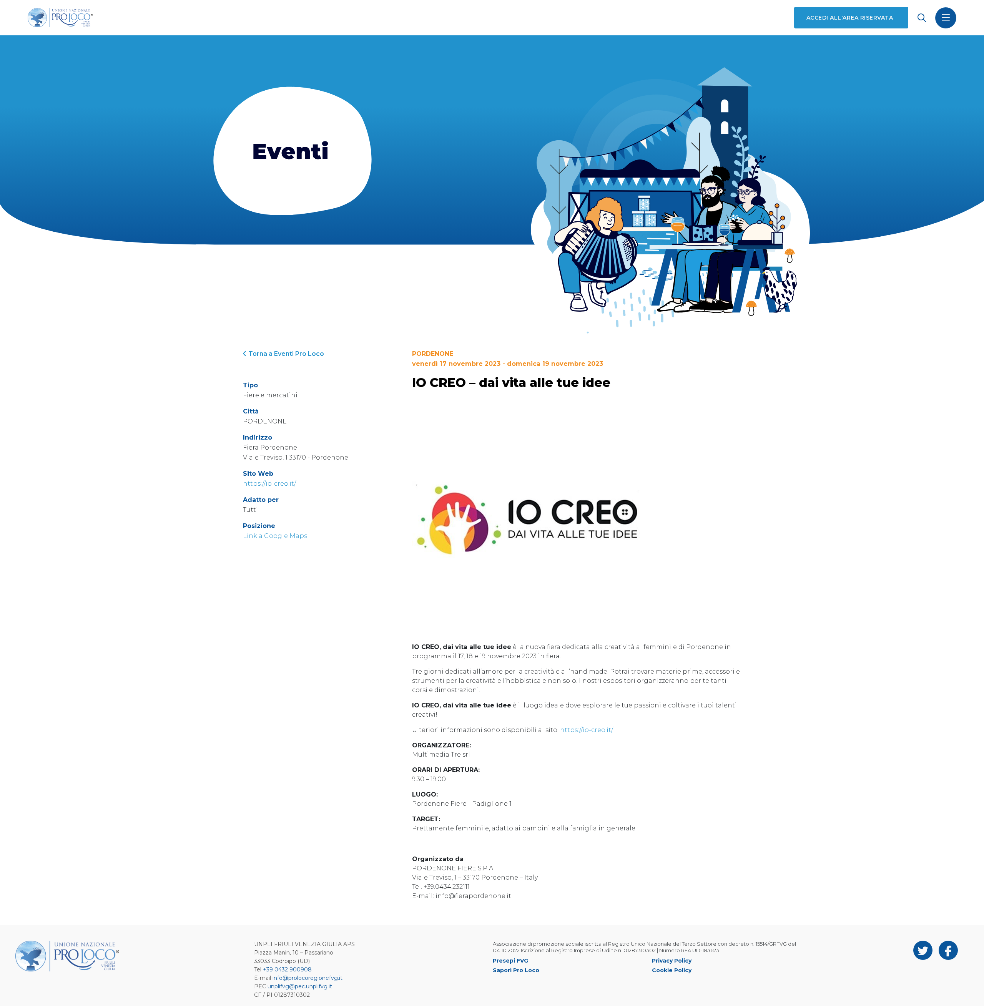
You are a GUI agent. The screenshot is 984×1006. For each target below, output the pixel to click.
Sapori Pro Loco (516, 970)
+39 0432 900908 (287, 969)
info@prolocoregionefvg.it (307, 977)
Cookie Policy (671, 970)
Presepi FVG (510, 960)
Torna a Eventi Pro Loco (285, 353)
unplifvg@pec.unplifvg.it (300, 986)
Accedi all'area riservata (849, 17)
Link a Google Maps (275, 536)
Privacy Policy (671, 960)
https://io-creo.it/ (269, 483)
